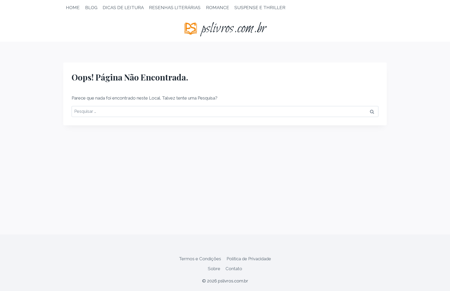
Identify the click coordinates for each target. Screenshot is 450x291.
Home (73, 7)
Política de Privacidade (249, 258)
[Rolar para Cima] (437, 283)
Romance (217, 7)
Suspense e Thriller (259, 7)
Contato (234, 268)
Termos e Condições (200, 258)
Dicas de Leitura (123, 7)
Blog (91, 7)
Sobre (214, 268)
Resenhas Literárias (175, 7)
